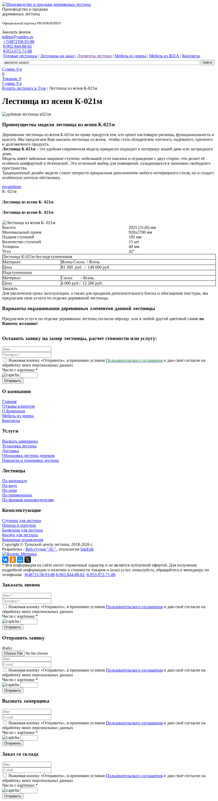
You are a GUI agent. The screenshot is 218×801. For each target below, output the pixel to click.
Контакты (11, 420)
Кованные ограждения (22, 539)
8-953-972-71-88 (17, 51)
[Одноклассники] (13, 559)
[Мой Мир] (20, 559)
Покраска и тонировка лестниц (30, 460)
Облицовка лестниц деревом (28, 455)
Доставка (10, 451)
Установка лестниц (19, 446)
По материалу (14, 480)
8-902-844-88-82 (17, 46)
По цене (9, 490)
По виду (9, 485)
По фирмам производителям (28, 500)
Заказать (9, 288)
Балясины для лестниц (22, 530)
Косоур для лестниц (20, 535)
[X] (27, 559)
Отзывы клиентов (18, 406)
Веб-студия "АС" (41, 549)
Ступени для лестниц (21, 520)
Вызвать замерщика (20, 441)
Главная (9, 401)
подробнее (11, 186)
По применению (17, 495)
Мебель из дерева (18, 415)
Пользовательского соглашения (134, 606)
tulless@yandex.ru (17, 36)
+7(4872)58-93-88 (18, 41)
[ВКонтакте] (5, 559)
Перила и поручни (19, 525)
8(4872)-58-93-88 (40, 574)
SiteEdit (87, 549)
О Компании (13, 411)
